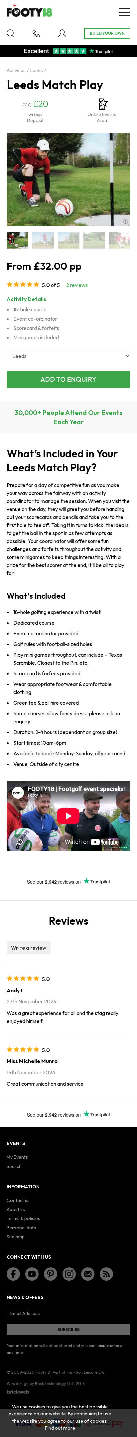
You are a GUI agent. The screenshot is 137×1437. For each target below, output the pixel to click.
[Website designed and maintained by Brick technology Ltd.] (18, 1392)
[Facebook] (13, 1274)
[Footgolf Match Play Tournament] (17, 240)
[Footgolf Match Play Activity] (68, 240)
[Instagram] (69, 1274)
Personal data (21, 1228)
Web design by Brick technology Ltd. (40, 1383)
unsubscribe (107, 1345)
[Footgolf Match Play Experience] (94, 240)
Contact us (18, 1200)
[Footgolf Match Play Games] (119, 240)
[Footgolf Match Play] (43, 240)
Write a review (28, 947)
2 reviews (77, 285)
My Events (17, 1157)
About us (16, 1209)
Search (14, 1166)
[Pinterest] (50, 1274)
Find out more (60, 1428)
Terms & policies (23, 1218)
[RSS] (106, 1274)
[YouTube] (32, 1274)
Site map (16, 1237)
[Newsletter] (87, 1274)
